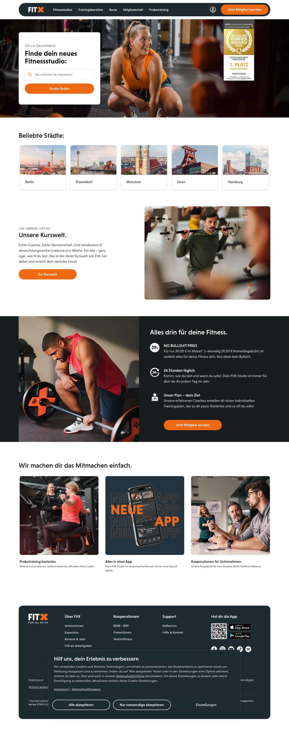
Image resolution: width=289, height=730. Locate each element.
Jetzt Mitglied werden (193, 425)
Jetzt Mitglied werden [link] (244, 10)
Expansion (71, 632)
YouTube (231, 649)
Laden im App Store (239, 627)
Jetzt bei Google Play (239, 636)
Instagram (222, 649)
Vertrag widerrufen (41, 687)
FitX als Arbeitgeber (78, 645)
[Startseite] (38, 622)
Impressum (61, 689)
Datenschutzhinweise (86, 689)
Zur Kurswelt (47, 274)
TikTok (240, 649)
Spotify (248, 649)
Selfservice (169, 625)
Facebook (214, 649)
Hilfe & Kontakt (172, 632)
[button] (206, 705)
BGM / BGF (121, 625)
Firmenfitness (122, 632)
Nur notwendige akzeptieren (142, 705)
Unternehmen (74, 625)
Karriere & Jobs (75, 639)
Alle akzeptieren (81, 705)
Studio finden (59, 89)
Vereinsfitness (122, 639)
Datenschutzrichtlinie (130, 676)
